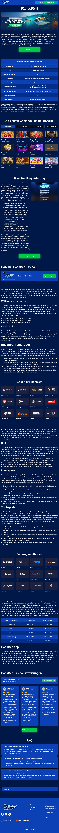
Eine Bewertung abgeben (48, 680)
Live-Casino (21, 126)
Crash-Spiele (35, 126)
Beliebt (7, 126)
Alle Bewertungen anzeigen (29, 730)
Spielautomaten (50, 126)
